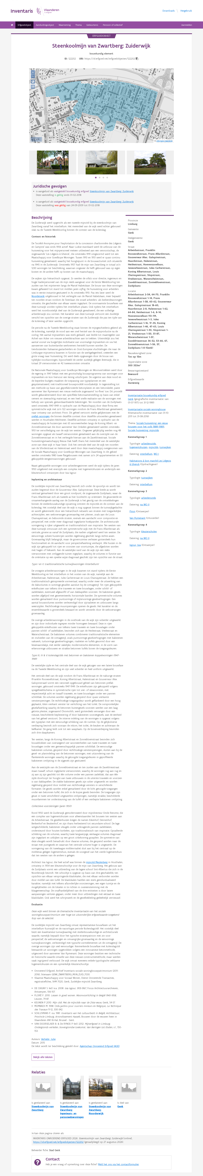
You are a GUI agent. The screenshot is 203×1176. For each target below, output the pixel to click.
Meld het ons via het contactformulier (118, 1164)
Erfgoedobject (24, 25)
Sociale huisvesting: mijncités (143, 430)
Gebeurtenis (92, 25)
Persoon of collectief (112, 25)
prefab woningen (41, 416)
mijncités (153, 447)
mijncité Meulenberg (97, 862)
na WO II (144, 504)
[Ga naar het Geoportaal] (33, 82)
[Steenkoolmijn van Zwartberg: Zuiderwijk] (101, 162)
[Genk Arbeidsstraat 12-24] (53, 162)
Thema (78, 25)
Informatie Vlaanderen (164, 141)
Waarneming (65, 25)
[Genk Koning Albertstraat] (150, 162)
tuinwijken (165, 447)
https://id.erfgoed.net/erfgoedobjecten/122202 (58, 1141)
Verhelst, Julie (48, 1039)
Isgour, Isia (135, 545)
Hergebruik (186, 10)
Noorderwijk (38, 296)
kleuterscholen (149, 531)
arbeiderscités (148, 443)
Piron (132, 511)
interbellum (146, 453)
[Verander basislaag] (33, 87)
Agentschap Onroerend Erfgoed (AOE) (99, 1046)
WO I (156, 453)
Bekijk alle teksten (43, 1057)
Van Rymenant (137, 518)
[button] (96, 177)
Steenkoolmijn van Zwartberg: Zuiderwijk (112, 191)
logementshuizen (138, 447)
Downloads (169, 10)
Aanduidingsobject (45, 25)
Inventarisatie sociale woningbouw (147, 409)
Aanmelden (186, 25)
